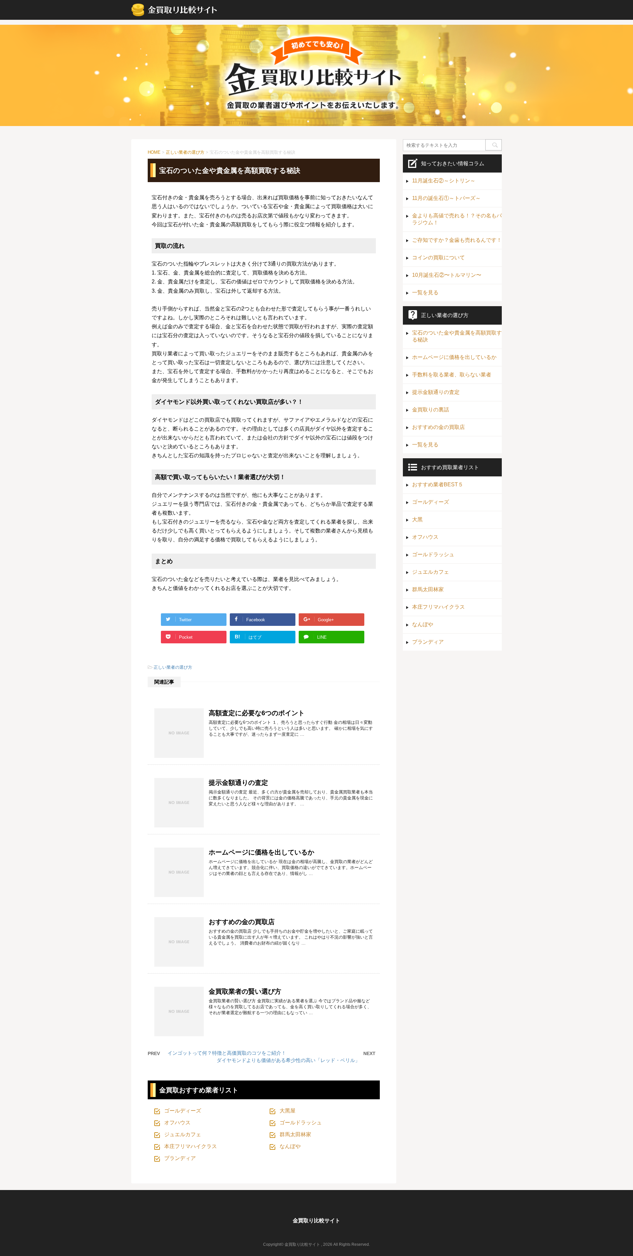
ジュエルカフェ (182, 1134)
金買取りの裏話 (430, 409)
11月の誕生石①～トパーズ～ (446, 198)
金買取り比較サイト (316, 1220)
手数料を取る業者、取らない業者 (451, 374)
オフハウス (177, 1122)
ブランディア (180, 1158)
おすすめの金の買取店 (242, 921)
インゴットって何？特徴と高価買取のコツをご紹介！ (226, 1053)
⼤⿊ (417, 519)
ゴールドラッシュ (301, 1122)
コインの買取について (438, 257)
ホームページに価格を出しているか (261, 852)
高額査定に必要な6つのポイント (257, 713)
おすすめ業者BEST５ (437, 484)
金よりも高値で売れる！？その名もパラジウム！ (457, 219)
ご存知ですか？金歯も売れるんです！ (457, 240)
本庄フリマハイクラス (190, 1146)
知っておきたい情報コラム (452, 163)
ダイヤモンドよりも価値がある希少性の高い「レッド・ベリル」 (288, 1060)
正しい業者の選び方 (173, 667)
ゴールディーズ (182, 1110)
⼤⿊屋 (287, 1110)
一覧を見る (425, 292)
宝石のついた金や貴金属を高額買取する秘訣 (457, 336)
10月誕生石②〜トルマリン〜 (446, 275)
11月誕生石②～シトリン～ (443, 180)
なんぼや (290, 1146)
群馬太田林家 (295, 1134)
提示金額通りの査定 (238, 782)
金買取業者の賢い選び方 (245, 991)
